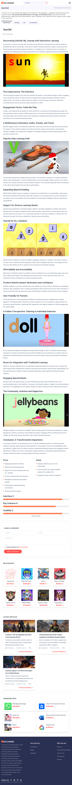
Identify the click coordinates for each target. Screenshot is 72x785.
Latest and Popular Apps (64, 750)
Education (60, 8)
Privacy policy (23, 547)
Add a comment (13, 551)
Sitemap (59, 759)
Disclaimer (33, 753)
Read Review (6, 22)
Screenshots (33, 22)
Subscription (33, 747)
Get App (17, 22)
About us (59, 747)
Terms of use (60, 753)
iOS (24, 22)
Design (32, 750)
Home (55, 8)
